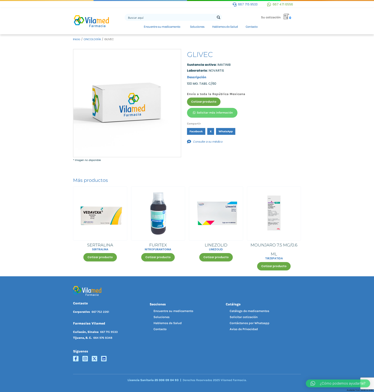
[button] (196, 131)
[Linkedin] (104, 358)
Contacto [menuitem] (160, 329)
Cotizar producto (203, 102)
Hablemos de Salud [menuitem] (167, 323)
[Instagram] (85, 358)
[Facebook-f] (76, 358)
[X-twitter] (94, 358)
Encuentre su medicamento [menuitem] (173, 311)
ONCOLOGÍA (92, 39)
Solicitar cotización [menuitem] (244, 317)
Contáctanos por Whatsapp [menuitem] (249, 323)
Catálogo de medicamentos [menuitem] (249, 311)
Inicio (76, 39)
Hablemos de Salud (225, 26)
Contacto (252, 26)
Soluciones (197, 26)
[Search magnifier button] (218, 17)
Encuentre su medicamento (162, 26)
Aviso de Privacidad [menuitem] (244, 329)
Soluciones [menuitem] (161, 317)
